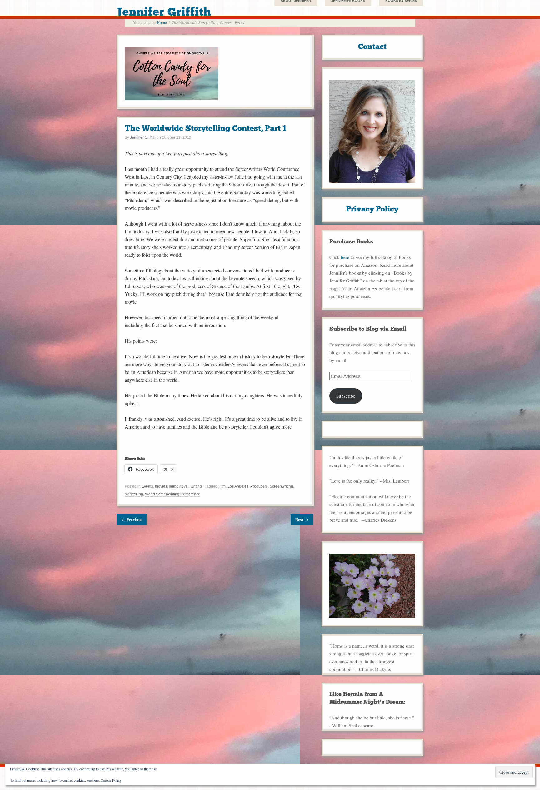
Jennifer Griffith (143, 137)
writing (196, 486)
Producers (259, 486)
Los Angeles (238, 486)
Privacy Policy (372, 208)
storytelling (134, 494)
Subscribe (345, 396)
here (345, 257)
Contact (372, 46)
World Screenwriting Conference (172, 494)
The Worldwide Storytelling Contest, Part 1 (205, 128)
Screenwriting (281, 486)
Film (222, 486)
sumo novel (179, 486)
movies (161, 486)
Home (162, 22)
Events (147, 486)
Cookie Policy (111, 780)
